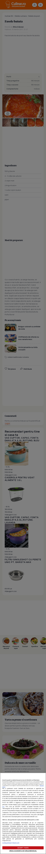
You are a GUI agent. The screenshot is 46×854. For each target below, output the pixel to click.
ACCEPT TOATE (23, 848)
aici (3, 806)
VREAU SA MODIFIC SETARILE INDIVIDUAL (23, 851)
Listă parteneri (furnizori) (10, 843)
